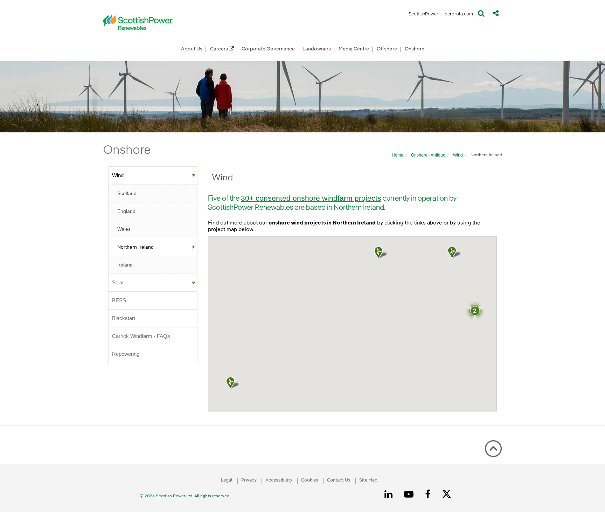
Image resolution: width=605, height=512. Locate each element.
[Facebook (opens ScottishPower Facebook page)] (429, 494)
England (126, 211)
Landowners (316, 49)
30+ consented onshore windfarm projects (311, 198)
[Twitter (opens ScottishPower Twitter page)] (449, 495)
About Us (191, 49)
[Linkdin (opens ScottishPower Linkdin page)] (389, 494)
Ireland (125, 265)
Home (397, 155)
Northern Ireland (135, 247)
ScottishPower (423, 15)
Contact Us (338, 480)
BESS (119, 300)
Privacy (249, 480)
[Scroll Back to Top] (493, 448)
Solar (118, 282)
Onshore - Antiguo (428, 155)
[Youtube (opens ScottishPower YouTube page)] (410, 494)
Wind (458, 155)
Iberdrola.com (458, 15)
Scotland (127, 193)
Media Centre (354, 49)
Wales (124, 229)
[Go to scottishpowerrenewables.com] (138, 22)
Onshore (414, 49)
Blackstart (123, 318)
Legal (226, 480)
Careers (219, 49)
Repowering (125, 354)
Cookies (309, 480)
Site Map (368, 480)
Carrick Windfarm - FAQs (141, 336)
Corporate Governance (268, 49)
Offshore (387, 49)
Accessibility (278, 480)
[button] (481, 15)
